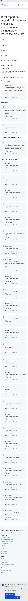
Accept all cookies (10, 594)
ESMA (2, 574)
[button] (7, 97)
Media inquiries (4, 543)
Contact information (5, 537)
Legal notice (4, 562)
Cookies (3, 560)
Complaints (3, 545)
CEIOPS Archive (5, 578)
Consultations (6, 13)
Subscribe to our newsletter (7, 564)
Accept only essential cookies (12, 597)
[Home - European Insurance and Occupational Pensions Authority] (9, 4)
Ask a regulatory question (7, 539)
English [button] (18, 4)
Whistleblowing (4, 558)
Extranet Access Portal (6, 570)
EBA (2, 572)
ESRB (2, 576)
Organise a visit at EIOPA (7, 541)
